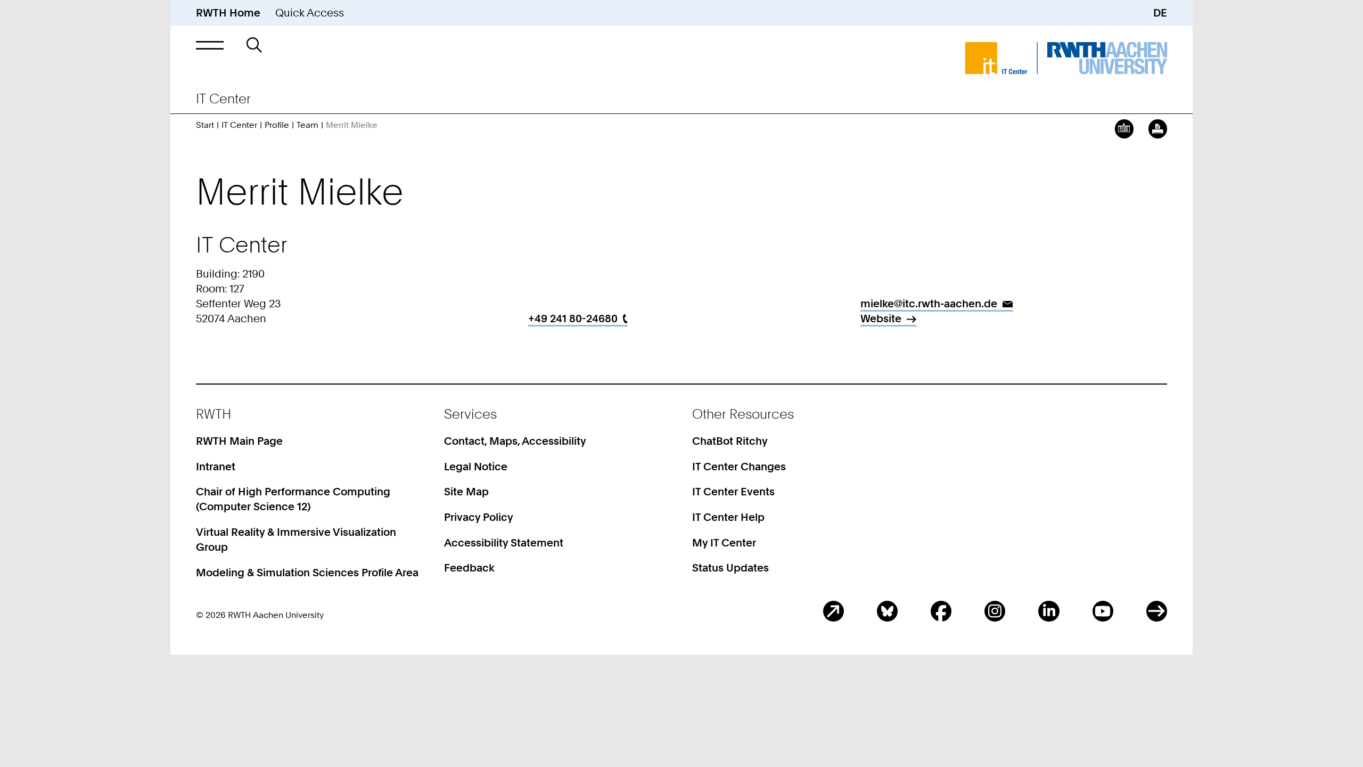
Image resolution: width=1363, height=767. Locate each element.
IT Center (239, 125)
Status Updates (730, 567)
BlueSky (887, 611)
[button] (210, 45)
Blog (833, 611)
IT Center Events (733, 491)
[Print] (1157, 128)
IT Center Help (728, 517)
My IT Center (724, 542)
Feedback (469, 567)
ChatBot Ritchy (730, 441)
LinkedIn (1048, 611)
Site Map (466, 491)
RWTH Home (228, 12)
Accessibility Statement (503, 542)
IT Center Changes (739, 466)
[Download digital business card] (1124, 128)
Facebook (941, 611)
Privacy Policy (478, 517)
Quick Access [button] (309, 12)
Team (307, 125)
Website (880, 318)
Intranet (215, 466)
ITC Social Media (1156, 611)
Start (205, 125)
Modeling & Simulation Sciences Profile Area (307, 572)
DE (1160, 12)
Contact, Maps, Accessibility (515, 441)
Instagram (994, 611)
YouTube (1103, 611)
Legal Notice (475, 466)
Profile (277, 125)
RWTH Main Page (239, 441)
